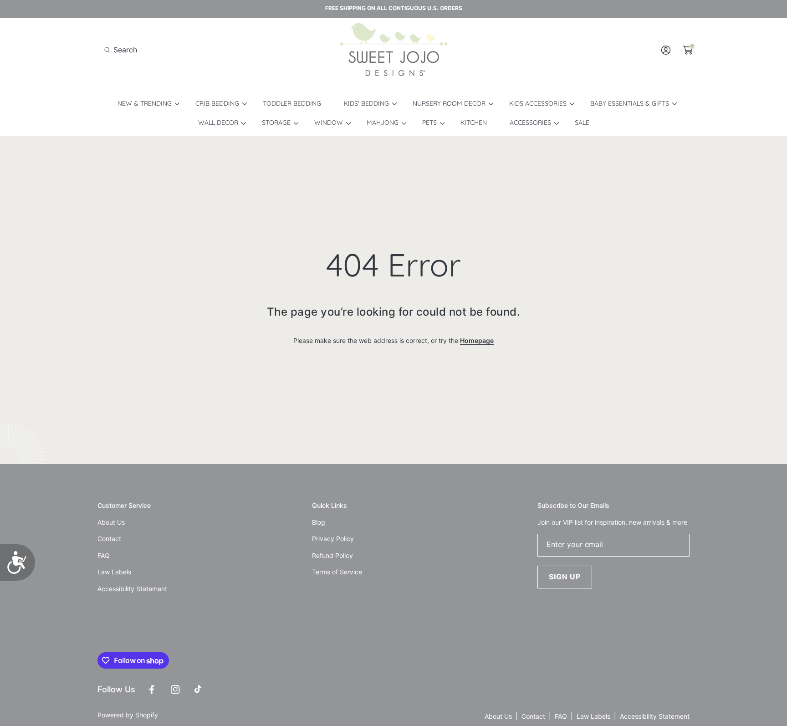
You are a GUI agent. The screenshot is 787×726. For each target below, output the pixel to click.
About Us (498, 716)
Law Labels (593, 716)
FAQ (561, 716)
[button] (120, 50)
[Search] (110, 50)
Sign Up (565, 576)
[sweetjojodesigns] (393, 50)
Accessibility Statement (655, 716)
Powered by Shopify (127, 715)
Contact (533, 716)
